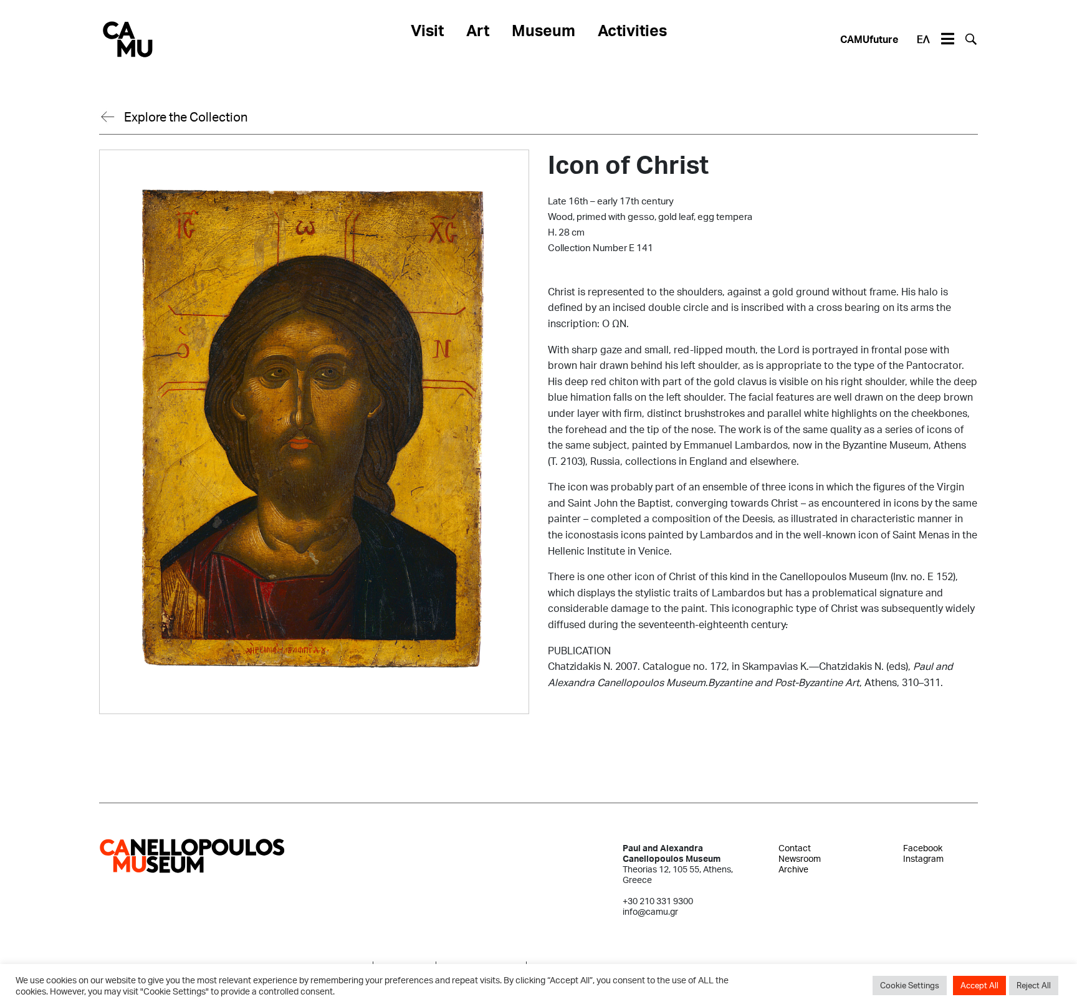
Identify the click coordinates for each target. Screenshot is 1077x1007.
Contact (794, 847)
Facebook (922, 847)
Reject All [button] (1034, 985)
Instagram (923, 858)
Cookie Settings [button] (909, 985)
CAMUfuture (869, 38)
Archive (793, 869)
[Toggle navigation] (947, 39)
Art (477, 30)
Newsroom (799, 858)
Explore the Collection (185, 116)
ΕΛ (923, 38)
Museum (543, 30)
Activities (632, 30)
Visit (427, 30)
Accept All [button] (979, 985)
